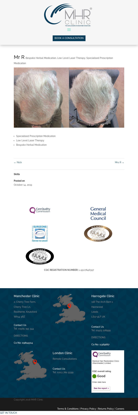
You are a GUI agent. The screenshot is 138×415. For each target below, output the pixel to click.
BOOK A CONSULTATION (69, 38)
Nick (18, 162)
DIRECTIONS (21, 335)
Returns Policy (106, 408)
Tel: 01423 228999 (101, 330)
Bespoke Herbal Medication (41, 58)
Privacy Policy (88, 408)
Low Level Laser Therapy (71, 58)
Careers (119, 408)
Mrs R (119, 162)
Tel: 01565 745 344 (24, 328)
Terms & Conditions (68, 408)
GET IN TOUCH (8, 412)
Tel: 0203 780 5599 (63, 372)
